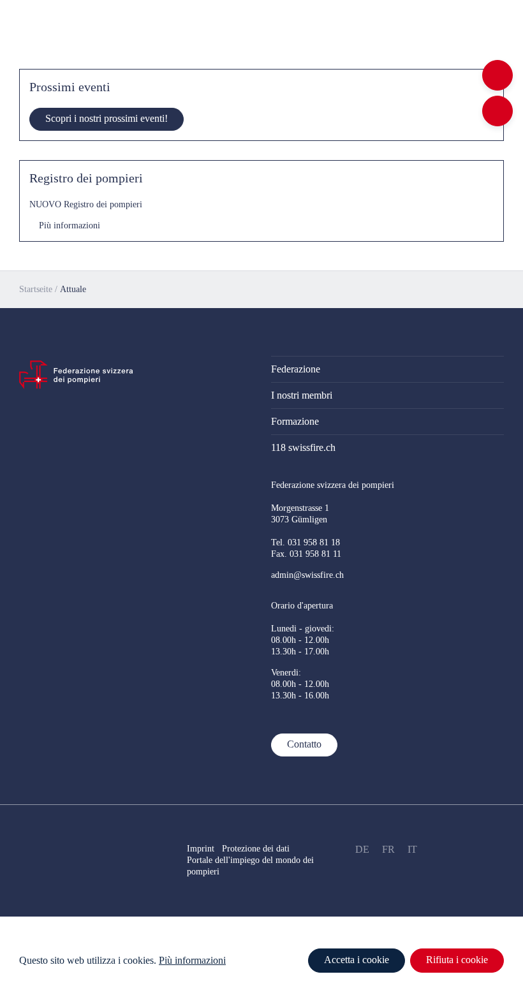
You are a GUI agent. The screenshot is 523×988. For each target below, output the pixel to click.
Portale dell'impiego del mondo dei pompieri (250, 865)
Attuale (73, 289)
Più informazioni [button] (192, 960)
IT (412, 849)
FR (388, 849)
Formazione (295, 421)
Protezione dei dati (261, 848)
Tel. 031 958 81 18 (305, 542)
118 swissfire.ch (303, 447)
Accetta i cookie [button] (356, 959)
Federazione (295, 369)
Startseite (35, 289)
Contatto (304, 744)
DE (362, 849)
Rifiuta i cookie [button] (457, 959)
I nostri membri (301, 395)
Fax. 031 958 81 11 (306, 554)
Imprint (200, 848)
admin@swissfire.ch (307, 575)
